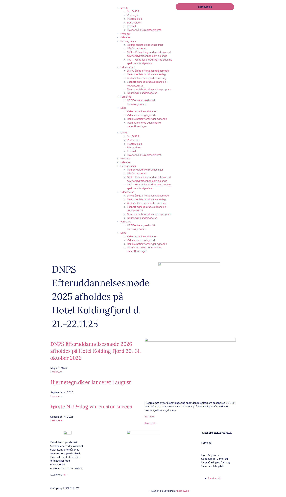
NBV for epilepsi (136, 48)
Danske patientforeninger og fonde (147, 119)
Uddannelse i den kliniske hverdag (146, 78)
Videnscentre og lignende (141, 115)
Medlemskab (134, 19)
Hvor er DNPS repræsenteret (144, 30)
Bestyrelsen (134, 22)
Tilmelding (150, 423)
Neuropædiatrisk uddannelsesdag (146, 74)
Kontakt (131, 26)
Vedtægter (133, 15)
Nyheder (125, 34)
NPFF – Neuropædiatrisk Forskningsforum (141, 102)
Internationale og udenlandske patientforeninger (144, 124)
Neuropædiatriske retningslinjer (145, 45)
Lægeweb (183, 491)
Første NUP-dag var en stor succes (91, 406)
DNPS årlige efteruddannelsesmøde (148, 71)
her (64, 474)
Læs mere (56, 372)
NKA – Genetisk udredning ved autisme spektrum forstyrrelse (149, 61)
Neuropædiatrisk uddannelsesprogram (149, 89)
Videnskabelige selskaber (142, 111)
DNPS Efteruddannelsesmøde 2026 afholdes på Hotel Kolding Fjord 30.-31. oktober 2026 (95, 351)
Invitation (150, 416)
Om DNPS (133, 11)
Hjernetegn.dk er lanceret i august (90, 382)
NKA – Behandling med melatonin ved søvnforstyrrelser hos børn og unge (149, 54)
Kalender (125, 37)
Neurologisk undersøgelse (142, 93)
